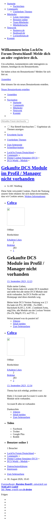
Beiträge (11, 245)
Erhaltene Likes (14, 240)
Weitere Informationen (35, 196)
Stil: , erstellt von (16, 489)
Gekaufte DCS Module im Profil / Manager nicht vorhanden (24, 173)
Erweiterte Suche (15, 134)
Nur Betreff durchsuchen (22, 126)
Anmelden (6, 79)
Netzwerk (11, 27)
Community (12, 9)
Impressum (12, 469)
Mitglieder (12, 14)
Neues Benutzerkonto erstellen (15, 89)
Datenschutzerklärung (17, 466)
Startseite (11, 3)
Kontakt (11, 38)
